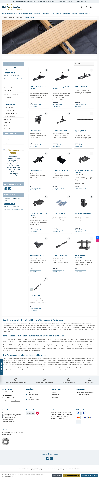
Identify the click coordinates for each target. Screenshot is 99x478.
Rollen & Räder (8, 128)
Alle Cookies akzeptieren (89, 475)
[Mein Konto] (91, 7)
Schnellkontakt (1, 367)
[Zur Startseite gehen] (12, 7)
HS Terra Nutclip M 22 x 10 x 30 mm (84, 171)
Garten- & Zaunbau (10, 116)
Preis (5, 143)
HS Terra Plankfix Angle (83, 213)
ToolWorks (7, 122)
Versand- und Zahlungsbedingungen (87, 392)
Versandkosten (45, 468)
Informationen (56, 389)
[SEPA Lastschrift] (89, 417)
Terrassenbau (8, 97)
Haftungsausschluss (33, 394)
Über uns (54, 392)
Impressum (55, 397)
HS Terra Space (35, 295)
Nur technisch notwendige (71, 475)
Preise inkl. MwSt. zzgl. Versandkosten (35, 105)
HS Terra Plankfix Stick (60, 255)
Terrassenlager (9, 107)
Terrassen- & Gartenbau (11, 94)
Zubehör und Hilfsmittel (11, 113)
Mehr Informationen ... (7, 476)
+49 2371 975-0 (9, 73)
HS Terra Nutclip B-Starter (61, 170)
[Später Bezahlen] (83, 413)
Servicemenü (80, 389)
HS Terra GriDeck (35, 130)
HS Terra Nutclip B (36, 170)
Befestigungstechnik (9, 87)
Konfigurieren (57, 475)
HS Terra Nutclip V (59, 213)
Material (6, 140)
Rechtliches (30, 389)
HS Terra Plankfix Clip (37, 255)
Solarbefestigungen (9, 91)
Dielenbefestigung (10, 104)
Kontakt (30, 397)
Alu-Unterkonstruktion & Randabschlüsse (12, 100)
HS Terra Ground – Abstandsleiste (81, 131)
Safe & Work (7, 119)
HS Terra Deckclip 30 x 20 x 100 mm (38, 87)
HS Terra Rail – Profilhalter (80, 256)
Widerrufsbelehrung (33, 399)
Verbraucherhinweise (83, 394)
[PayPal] (78, 413)
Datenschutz (55, 394)
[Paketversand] (37, 413)
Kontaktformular (18, 78)
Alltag (5, 125)
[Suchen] (82, 7)
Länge (6, 137)
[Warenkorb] (95, 7)
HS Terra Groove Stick (60, 130)
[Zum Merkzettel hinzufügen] (46, 70)
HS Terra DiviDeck (81, 87)
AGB (29, 392)
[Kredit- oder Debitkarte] (81, 417)
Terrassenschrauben (10, 110)
